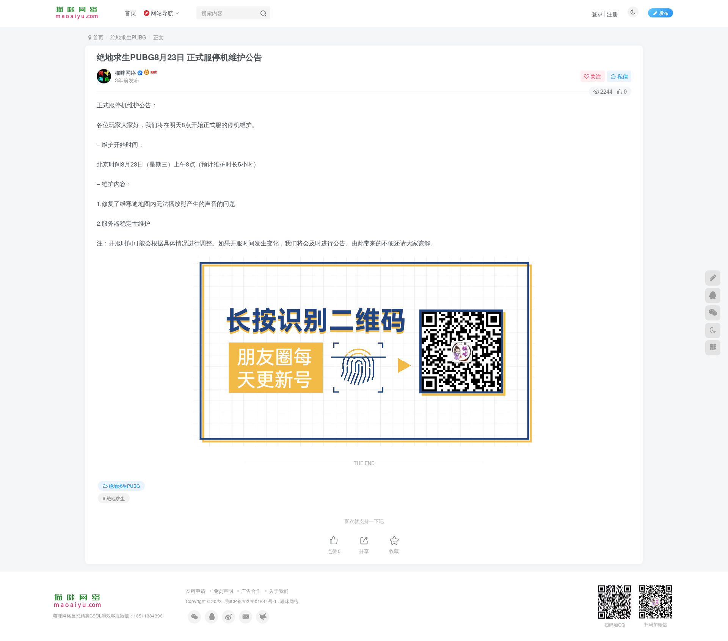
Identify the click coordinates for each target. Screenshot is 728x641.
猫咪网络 (125, 72)
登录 (597, 14)
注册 (612, 14)
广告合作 (251, 590)
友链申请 (196, 590)
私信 (622, 76)
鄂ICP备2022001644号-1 (251, 601)
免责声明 (223, 590)
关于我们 (279, 590)
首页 (97, 37)
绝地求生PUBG (128, 37)
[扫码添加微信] (712, 312)
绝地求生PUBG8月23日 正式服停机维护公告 (179, 57)
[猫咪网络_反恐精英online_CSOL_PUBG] (77, 600)
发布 (663, 12)
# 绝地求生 (114, 498)
